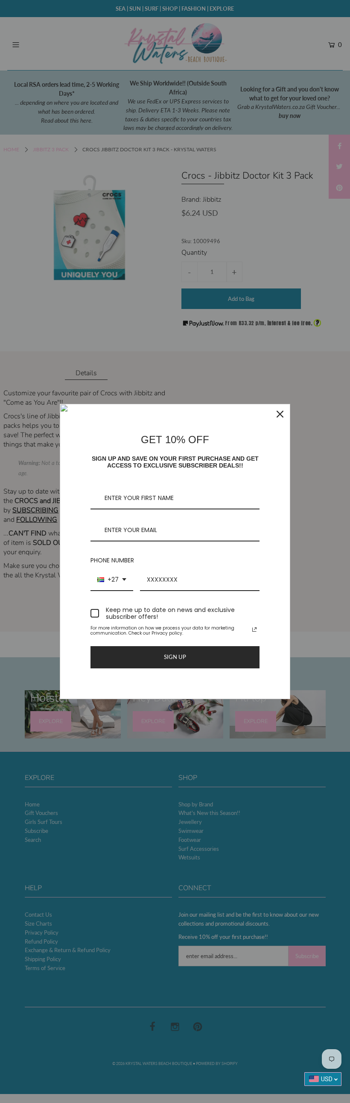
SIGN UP (175, 656)
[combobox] (111, 580)
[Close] (280, 414)
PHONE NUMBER (112, 560)
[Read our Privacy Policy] (254, 629)
